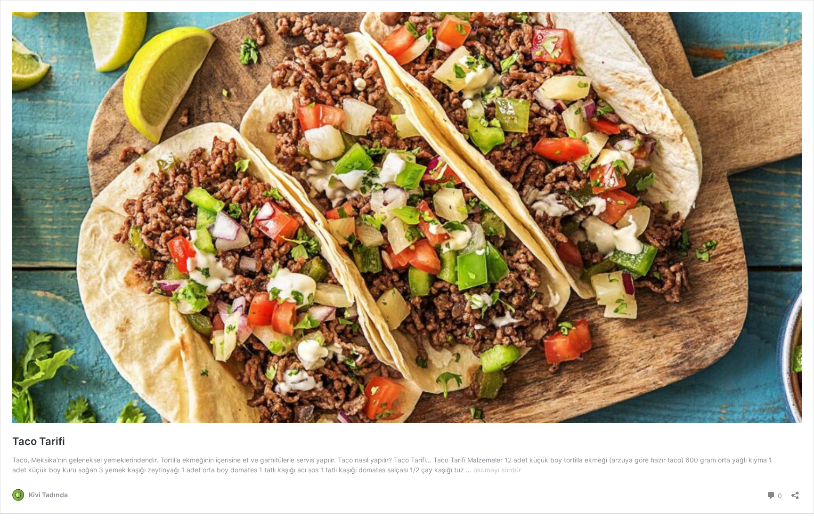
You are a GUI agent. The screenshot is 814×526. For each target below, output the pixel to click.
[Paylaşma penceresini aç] (795, 492)
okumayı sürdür (497, 470)
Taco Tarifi (38, 441)
